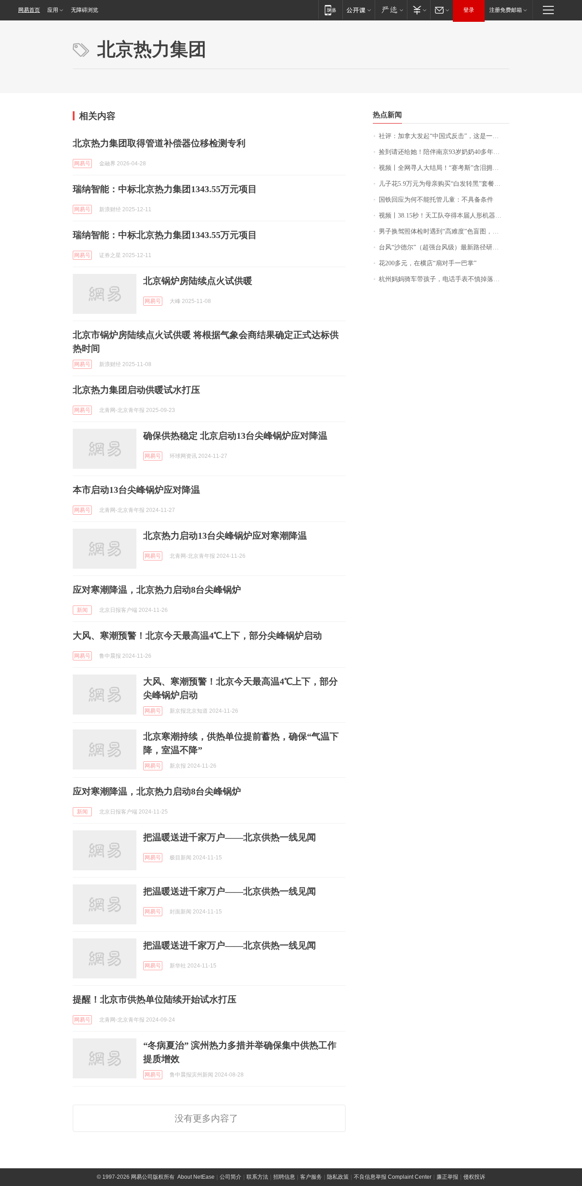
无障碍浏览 (84, 10)
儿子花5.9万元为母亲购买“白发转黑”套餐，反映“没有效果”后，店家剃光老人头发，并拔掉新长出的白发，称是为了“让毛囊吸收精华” (444, 183)
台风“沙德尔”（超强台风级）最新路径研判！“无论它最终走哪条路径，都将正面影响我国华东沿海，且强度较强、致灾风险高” (444, 247)
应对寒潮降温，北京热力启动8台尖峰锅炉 (157, 590)
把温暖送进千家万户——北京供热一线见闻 (229, 837)
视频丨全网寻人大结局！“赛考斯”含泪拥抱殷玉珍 (444, 167)
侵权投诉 (474, 1177)
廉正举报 (447, 1177)
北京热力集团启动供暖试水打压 (136, 390)
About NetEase (196, 1177)
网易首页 (29, 10)
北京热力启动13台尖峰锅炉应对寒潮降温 (225, 536)
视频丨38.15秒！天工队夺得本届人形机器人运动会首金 (444, 215)
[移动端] (330, 10)
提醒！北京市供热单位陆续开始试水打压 (154, 999)
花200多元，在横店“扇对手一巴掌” (428, 263)
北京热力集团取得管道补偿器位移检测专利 (159, 143)
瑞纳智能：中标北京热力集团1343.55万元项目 (165, 189)
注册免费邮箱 (505, 10)
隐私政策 (338, 1177)
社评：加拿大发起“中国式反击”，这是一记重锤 (444, 136)
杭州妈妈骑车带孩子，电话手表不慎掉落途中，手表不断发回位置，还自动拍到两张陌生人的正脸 (444, 279)
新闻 (82, 610)
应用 (52, 10)
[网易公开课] (358, 10)
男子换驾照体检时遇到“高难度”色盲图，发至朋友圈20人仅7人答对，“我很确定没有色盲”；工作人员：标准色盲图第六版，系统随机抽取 (444, 231)
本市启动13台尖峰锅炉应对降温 (136, 490)
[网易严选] (391, 10)
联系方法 (257, 1177)
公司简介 (230, 1177)
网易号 (82, 163)
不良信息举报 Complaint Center (392, 1177)
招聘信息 (284, 1177)
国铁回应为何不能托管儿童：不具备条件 (436, 199)
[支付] (418, 10)
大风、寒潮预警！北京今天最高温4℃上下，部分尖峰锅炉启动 (197, 635)
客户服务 (311, 1177)
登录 (468, 10)
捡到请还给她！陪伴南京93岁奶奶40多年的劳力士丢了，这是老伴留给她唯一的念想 (444, 152)
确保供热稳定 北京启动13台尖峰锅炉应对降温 (235, 436)
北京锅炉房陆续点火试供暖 (197, 281)
